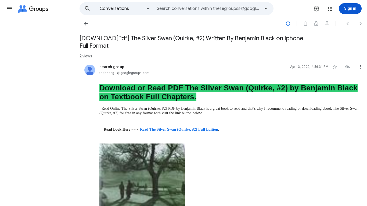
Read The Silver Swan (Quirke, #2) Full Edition (179, 129)
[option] (124, 8)
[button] (9, 8)
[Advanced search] (265, 8)
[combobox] (208, 8)
